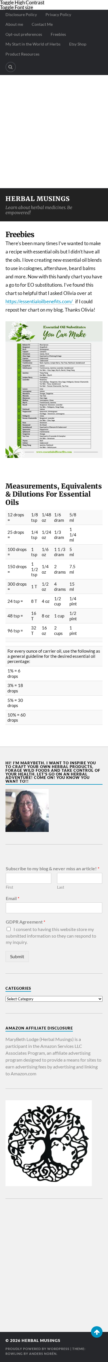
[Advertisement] (54, 131)
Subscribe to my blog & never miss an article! (52, 868)
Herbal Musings (37, 199)
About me (14, 24)
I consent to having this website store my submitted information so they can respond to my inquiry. (51, 935)
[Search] (10, 67)
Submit (17, 956)
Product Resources (22, 54)
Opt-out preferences (23, 34)
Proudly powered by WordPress (37, 1349)
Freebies (58, 34)
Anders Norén (42, 1353)
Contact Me (42, 24)
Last (60, 887)
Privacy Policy (58, 14)
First (9, 887)
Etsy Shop (77, 44)
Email (12, 898)
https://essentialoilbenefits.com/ (39, 301)
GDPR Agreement (25, 921)
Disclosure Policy (21, 14)
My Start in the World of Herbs (32, 44)
